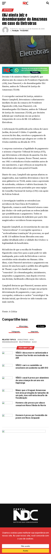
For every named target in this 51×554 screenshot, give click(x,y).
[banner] (25, 73)
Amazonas (23, 340)
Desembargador (10, 342)
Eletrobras (25, 342)
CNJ (32, 340)
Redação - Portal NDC (20, 31)
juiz (35, 342)
